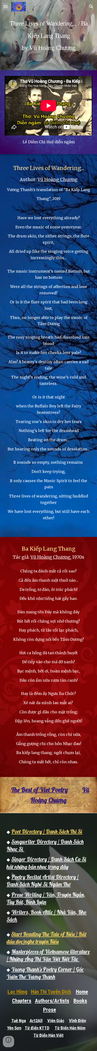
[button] (5, 6)
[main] (48, 35)
